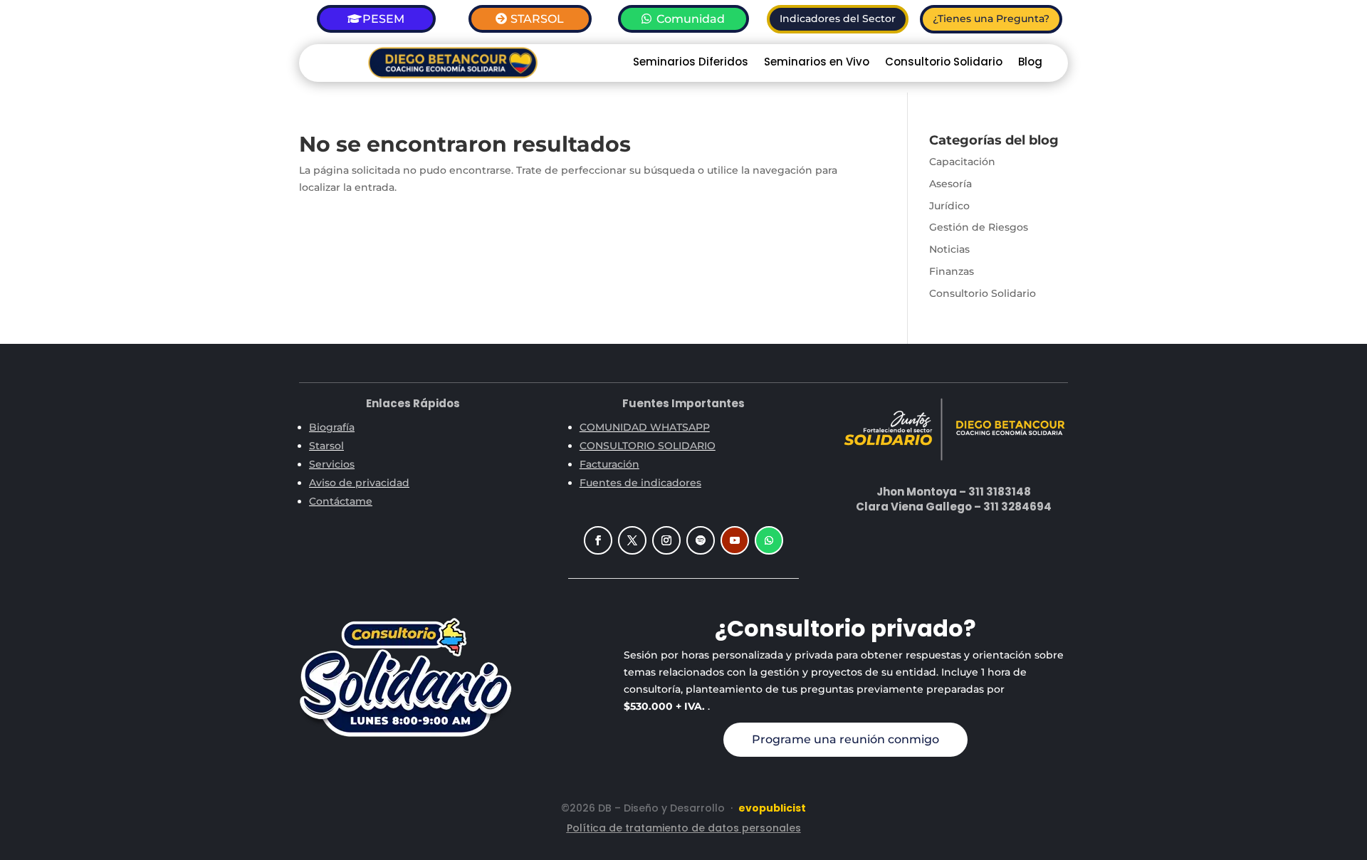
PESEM (383, 19)
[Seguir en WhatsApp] (769, 540)
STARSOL (537, 19)
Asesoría (950, 183)
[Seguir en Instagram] (666, 540)
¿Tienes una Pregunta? (991, 18)
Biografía (332, 427)
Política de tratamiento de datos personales (684, 828)
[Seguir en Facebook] (598, 540)
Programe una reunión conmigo (845, 739)
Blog (1030, 63)
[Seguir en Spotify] (700, 540)
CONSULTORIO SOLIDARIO (648, 445)
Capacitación (962, 161)
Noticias (949, 249)
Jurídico (949, 205)
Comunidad (690, 19)
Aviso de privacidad (359, 482)
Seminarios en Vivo (816, 63)
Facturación (609, 464)
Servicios (332, 464)
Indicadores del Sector (838, 18)
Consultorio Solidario (943, 63)
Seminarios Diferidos (690, 63)
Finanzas (951, 271)
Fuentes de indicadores (640, 482)
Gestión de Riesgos (978, 227)
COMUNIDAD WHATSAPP (645, 427)
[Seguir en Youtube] (735, 540)
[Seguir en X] (632, 540)
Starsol (326, 445)
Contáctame (340, 501)
